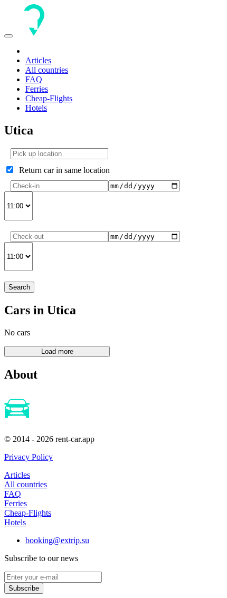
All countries (46, 69)
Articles (38, 60)
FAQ (33, 79)
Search (19, 287)
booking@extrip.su (57, 540)
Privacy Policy (28, 456)
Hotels (36, 107)
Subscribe (23, 588)
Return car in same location (62, 170)
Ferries (36, 88)
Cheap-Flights (48, 98)
